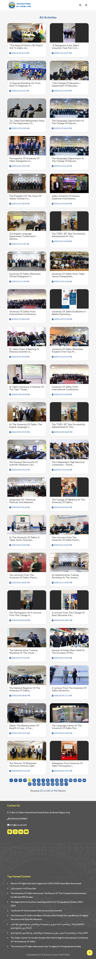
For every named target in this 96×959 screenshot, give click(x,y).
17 (30, 784)
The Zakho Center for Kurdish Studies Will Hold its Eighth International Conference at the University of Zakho (49, 939)
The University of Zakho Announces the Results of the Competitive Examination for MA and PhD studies (48, 895)
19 (39, 784)
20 (43, 784)
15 (80, 780)
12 (66, 780)
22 (52, 784)
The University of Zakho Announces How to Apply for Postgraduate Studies (46, 946)
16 (84, 780)
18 (34, 784)
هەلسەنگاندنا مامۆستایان (23, 888)
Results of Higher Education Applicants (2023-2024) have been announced (46, 883)
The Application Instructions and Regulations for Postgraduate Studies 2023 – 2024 (47, 904)
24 (62, 784)
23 (57, 784)
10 (57, 780)
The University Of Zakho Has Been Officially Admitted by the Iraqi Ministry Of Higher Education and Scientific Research (49, 917)
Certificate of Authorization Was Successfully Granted (36, 911)
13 (71, 780)
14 (75, 780)
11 (61, 780)
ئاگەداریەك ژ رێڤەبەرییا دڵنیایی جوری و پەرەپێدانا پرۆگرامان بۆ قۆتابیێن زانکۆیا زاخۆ (49, 933)
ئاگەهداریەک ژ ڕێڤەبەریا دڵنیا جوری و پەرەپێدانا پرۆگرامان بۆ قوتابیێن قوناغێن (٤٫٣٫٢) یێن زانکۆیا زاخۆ (47, 926)
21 (48, 784)
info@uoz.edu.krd (18, 825)
